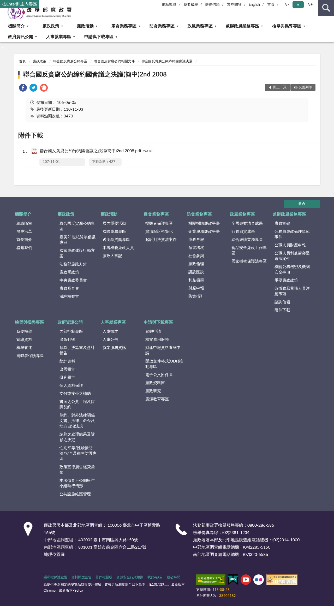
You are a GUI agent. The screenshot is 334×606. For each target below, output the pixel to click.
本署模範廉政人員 (118, 248)
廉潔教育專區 (157, 399)
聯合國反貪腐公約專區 (70, 61)
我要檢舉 (190, 5)
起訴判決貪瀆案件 (161, 240)
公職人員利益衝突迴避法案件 (292, 256)
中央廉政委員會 (73, 280)
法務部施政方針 (73, 264)
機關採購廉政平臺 (204, 223)
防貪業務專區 (162, 26)
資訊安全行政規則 (130, 577)
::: (2, 48)
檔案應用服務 (157, 340)
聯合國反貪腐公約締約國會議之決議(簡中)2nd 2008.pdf (96, 151)
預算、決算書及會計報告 (77, 350)
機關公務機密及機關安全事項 (292, 269)
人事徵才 (110, 332)
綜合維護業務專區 (247, 240)
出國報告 (67, 369)
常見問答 (234, 5)
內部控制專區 (71, 332)
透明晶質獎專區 (116, 240)
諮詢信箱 (282, 302)
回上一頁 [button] (280, 87)
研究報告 (67, 377)
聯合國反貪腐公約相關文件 (114, 61)
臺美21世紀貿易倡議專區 (77, 240)
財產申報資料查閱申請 (163, 350)
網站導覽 (169, 5)
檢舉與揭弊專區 (286, 26)
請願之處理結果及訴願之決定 (77, 437)
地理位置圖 (54, 554)
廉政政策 (51, 26)
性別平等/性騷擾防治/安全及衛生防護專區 (78, 453)
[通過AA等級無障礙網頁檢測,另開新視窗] (210, 580)
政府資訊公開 (20, 37)
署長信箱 (212, 5)
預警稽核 (196, 248)
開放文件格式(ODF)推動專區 (164, 364)
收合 (302, 204)
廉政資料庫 (155, 383)
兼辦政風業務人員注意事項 (292, 291)
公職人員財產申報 (290, 245)
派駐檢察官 (69, 297)
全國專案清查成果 (247, 223)
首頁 (271, 5)
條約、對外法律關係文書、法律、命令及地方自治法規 (77, 420)
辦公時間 (173, 577)
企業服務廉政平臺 (204, 232)
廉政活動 (85, 26)
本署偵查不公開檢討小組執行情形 (77, 483)
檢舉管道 (24, 348)
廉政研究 (153, 391)
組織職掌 (24, 223)
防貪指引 (196, 296)
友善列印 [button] (305, 87)
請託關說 (196, 272)
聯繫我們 (24, 248)
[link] (23, 88)
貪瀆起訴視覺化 (159, 232)
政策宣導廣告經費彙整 (77, 469)
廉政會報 (196, 240)
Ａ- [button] (286, 5)
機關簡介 (16, 26)
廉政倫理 (196, 264)
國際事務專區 (114, 232)
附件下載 (282, 310)
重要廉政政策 (286, 280)
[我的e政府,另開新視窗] (233, 580)
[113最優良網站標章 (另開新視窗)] (281, 580)
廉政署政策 (69, 272)
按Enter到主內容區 (19, 4)
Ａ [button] (298, 5)
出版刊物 (67, 340)
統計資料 (67, 361)
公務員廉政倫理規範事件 (292, 234)
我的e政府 (155, 577)
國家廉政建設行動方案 (77, 253)
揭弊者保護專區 (159, 223)
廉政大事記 (112, 256)
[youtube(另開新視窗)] (246, 580)
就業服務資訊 (114, 348)
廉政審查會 (69, 288)
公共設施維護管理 (75, 494)
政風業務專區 (200, 26)
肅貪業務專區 (123, 26)
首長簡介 (24, 240)
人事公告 (110, 340)
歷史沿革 (24, 232)
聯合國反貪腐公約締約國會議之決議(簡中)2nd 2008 (95, 75)
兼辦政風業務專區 (242, 26)
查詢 (326, 8)
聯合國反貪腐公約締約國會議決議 (166, 61)
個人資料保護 (71, 386)
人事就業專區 (58, 37)
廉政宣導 (282, 223)
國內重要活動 (114, 223)
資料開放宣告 (81, 577)
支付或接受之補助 (75, 394)
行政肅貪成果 (243, 232)
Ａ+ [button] (310, 5)
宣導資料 (24, 340)
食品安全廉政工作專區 (249, 250)
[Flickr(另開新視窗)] (258, 580)
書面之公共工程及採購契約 (77, 404)
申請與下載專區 (99, 37)
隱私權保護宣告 (55, 577)
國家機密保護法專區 (249, 261)
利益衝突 (196, 280)
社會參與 (196, 256)
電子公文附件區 (159, 375)
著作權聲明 (104, 577)
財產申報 (196, 288)
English (254, 5)
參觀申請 (153, 332)
